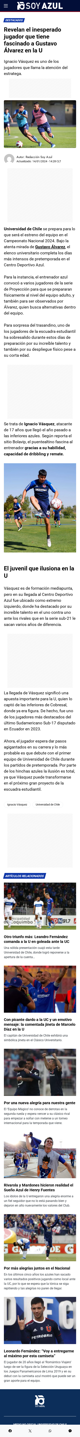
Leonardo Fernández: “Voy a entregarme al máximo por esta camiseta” (39, 1353)
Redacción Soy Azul (39, 157)
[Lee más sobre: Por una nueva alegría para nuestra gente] (40, 1072)
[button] (6, 5)
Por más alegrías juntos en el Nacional (37, 1268)
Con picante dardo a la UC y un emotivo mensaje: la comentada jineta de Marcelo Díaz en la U (39, 1024)
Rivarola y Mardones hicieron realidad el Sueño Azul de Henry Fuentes (38, 1187)
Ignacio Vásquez (17, 804)
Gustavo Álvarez (50, 247)
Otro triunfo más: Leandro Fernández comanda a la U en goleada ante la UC (36, 939)
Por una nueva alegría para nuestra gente (39, 1103)
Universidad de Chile (48, 804)
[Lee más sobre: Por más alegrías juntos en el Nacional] (40, 1237)
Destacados (14, 20)
